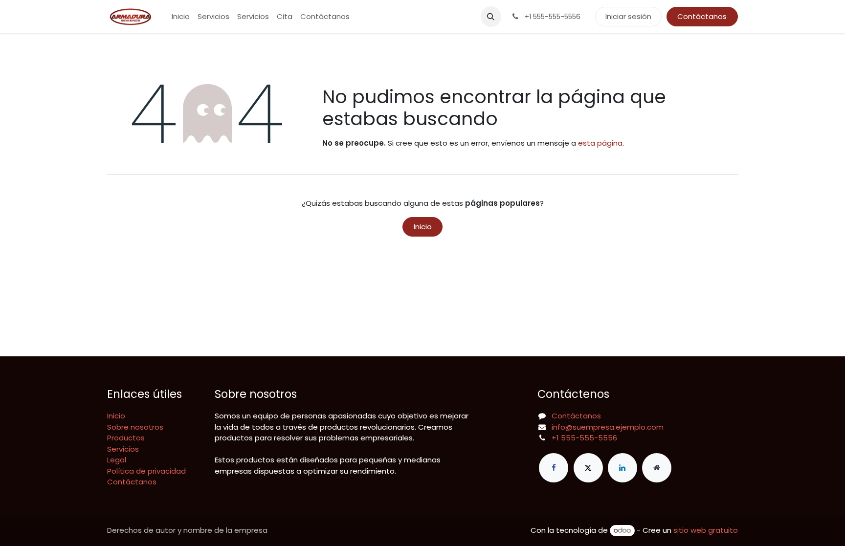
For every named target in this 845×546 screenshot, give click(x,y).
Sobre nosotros (135, 427)
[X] (588, 467)
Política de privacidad (146, 471)
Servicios (123, 449)
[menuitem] (181, 16)
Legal (116, 460)
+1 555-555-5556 (584, 438)
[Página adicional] (656, 467)
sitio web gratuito (705, 530)
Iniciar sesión (628, 16)
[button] (491, 16)
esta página (600, 143)
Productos (126, 438)
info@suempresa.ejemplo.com (608, 427)
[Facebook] (553, 467)
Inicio (423, 226)
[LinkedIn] (622, 467)
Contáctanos (702, 16)
